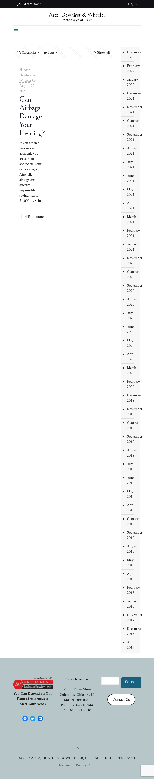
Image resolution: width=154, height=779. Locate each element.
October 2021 (132, 123)
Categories (29, 52)
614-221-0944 (31, 4)
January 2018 (132, 603)
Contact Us (121, 699)
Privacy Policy (86, 765)
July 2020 (130, 315)
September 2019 (132, 439)
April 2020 (130, 356)
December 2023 (132, 54)
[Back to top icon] (77, 748)
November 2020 (132, 260)
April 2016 (130, 644)
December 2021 (132, 95)
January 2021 (132, 246)
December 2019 (132, 397)
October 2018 (132, 521)
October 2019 (132, 425)
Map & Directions (77, 700)
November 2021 (132, 109)
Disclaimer (64, 765)
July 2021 (130, 164)
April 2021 (130, 205)
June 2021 (130, 178)
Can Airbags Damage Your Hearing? (32, 116)
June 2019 (130, 480)
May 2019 (130, 493)
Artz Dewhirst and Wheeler (28, 75)
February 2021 (132, 233)
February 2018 (132, 590)
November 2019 (132, 411)
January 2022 (132, 82)
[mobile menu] (16, 31)
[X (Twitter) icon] (132, 4)
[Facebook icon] (128, 4)
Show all (103, 52)
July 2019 (130, 466)
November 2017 (132, 617)
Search (131, 681)
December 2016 (132, 631)
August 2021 (132, 150)
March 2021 (131, 219)
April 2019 (130, 507)
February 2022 (132, 68)
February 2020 (132, 384)
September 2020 (132, 288)
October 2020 (132, 274)
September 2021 (132, 137)
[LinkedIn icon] (136, 4)
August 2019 (132, 452)
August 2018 (132, 548)
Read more (36, 216)
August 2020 (132, 301)
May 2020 (130, 342)
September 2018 (132, 535)
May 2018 (130, 562)
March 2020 (131, 370)
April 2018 (130, 576)
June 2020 (130, 329)
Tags (51, 52)
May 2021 (130, 191)
